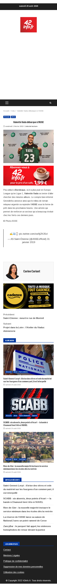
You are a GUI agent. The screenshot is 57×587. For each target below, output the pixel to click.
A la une (7, 117)
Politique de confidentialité (15, 561)
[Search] (50, 102)
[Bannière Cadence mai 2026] (28, 296)
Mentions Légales (11, 555)
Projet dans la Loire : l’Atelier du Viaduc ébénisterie (23, 327)
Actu (13, 117)
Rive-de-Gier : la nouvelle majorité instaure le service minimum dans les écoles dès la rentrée (28, 447)
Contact (7, 550)
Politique (22, 459)
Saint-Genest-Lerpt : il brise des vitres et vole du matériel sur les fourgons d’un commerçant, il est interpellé (28, 359)
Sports (34, 415)
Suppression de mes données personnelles (23, 567)
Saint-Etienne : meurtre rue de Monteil (23, 316)
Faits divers (23, 372)
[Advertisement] (28, 66)
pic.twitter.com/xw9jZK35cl (33, 234)
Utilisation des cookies (13, 572)
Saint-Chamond (24, 415)
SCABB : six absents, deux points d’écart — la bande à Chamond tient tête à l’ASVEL (28, 403)
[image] (28, 175)
